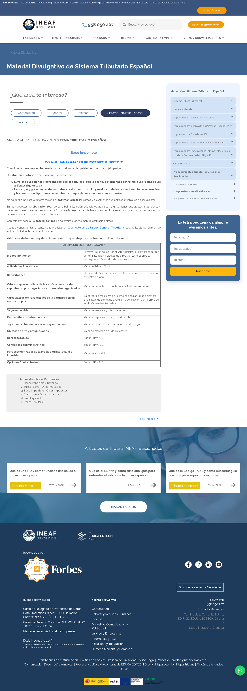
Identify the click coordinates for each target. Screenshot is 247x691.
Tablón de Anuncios (210, 664)
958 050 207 (100, 24)
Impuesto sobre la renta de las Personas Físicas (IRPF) (202, 126)
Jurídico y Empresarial (106, 633)
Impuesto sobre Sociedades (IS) (190, 134)
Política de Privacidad (122, 660)
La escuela (32, 38)
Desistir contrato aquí (37, 640)
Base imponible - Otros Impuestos (45, 390)
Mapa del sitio (164, 664)
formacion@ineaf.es (211, 609)
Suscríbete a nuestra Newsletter (200, 587)
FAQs (124, 669)
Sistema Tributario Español (187, 101)
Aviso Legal (146, 660)
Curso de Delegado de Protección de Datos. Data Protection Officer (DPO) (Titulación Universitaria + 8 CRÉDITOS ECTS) (52, 613)
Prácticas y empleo (158, 38)
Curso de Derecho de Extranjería (168, 2)
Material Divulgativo (23, 52)
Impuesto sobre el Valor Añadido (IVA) (193, 117)
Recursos (100, 38)
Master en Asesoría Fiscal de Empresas (49, 631)
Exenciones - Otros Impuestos (41, 394)
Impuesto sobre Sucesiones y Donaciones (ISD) (198, 142)
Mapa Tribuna (185, 664)
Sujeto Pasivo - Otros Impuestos (42, 386)
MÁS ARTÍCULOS (123, 507)
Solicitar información (206, 24)
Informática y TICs (104, 638)
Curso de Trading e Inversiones (34, 2)
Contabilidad (100, 609)
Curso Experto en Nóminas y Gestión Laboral (125, 2)
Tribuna (125, 38)
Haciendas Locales (183, 109)
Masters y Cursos (66, 38)
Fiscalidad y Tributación (108, 644)
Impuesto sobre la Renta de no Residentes (196, 198)
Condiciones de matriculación (58, 660)
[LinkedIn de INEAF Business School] (208, 564)
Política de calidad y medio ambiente (181, 660)
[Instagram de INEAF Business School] (198, 564)
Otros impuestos (182, 163)
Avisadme (203, 271)
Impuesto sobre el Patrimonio (39, 379)
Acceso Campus (212, 10)
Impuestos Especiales (186, 184)
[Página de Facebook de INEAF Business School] (188, 564)
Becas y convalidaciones (202, 38)
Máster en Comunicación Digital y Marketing (76, 2)
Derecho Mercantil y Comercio (112, 649)
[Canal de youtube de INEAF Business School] (218, 564)
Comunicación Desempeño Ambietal (48, 664)
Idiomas (97, 619)
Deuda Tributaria (33, 402)
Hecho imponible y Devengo (41, 383)
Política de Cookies (93, 660)
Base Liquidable (33, 398)
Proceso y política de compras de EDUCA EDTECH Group (114, 664)
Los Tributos (148, 418)
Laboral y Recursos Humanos (111, 614)
